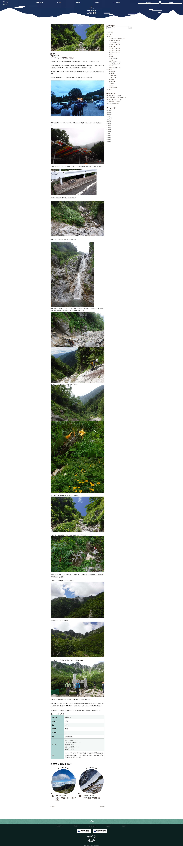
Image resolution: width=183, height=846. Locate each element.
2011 (108, 139)
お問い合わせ (149, 2)
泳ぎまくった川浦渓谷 (113, 103)
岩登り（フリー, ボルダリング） (117, 38)
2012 (108, 137)
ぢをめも (111, 85)
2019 (108, 124)
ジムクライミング (114, 58)
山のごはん (112, 73)
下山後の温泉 (112, 75)
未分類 (109, 34)
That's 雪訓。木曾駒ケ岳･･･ (92, 798)
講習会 (111, 56)
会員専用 (124, 826)
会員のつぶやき (113, 87)
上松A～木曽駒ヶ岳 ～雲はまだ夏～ (66, 799)
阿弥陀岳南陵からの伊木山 (114, 96)
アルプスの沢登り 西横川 (64, 57)
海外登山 (111, 66)
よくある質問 (117, 2)
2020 (108, 122)
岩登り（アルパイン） (115, 52)
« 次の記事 (53, 806)
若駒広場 (78, 2)
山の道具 (111, 79)
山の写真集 (112, 71)
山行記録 (59, 2)
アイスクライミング (114, 42)
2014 (108, 133)
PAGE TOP (92, 821)
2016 (108, 129)
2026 (108, 110)
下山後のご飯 (112, 77)
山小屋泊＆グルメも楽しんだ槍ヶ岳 (116, 97)
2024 (108, 114)
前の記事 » (102, 806)
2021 (108, 120)
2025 (108, 112)
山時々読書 (112, 81)
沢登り (111, 54)
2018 (108, 126)
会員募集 (171, 2)
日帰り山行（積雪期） (115, 44)
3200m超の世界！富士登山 (113, 101)
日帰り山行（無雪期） (115, 40)
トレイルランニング (114, 64)
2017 (108, 128)
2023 (108, 116)
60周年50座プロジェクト (115, 68)
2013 (108, 135)
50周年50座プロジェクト (115, 62)
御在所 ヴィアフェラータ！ (114, 99)
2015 (108, 131)
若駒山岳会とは (39, 2)
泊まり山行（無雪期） (115, 50)
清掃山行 (109, 89)
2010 (108, 141)
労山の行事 (112, 46)
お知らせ (111, 83)
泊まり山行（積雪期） (115, 48)
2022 (108, 118)
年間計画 (97, 2)
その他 (111, 60)
